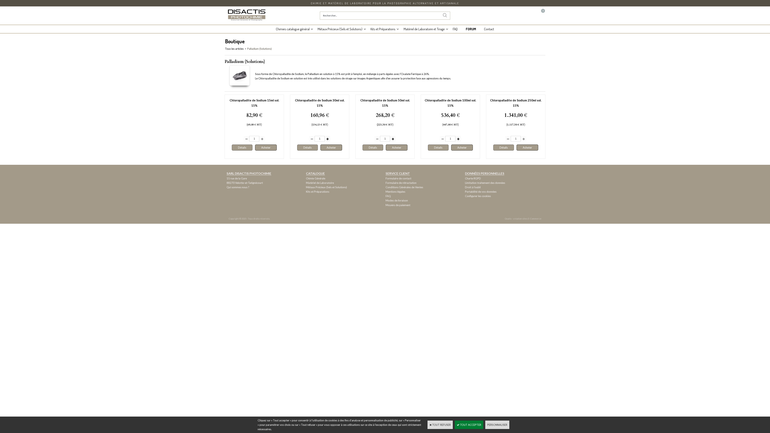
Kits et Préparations (383, 29)
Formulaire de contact (398, 178)
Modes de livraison (397, 200)
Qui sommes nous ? (238, 187)
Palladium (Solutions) (259, 48)
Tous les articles (234, 48)
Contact (489, 29)
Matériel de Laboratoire (320, 182)
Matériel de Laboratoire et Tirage (424, 29)
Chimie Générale (315, 178)
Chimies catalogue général (293, 29)
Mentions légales (395, 191)
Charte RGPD (473, 178)
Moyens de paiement (398, 205)
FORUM (471, 29)
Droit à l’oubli (473, 187)
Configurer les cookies (478, 196)
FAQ (455, 29)
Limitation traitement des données (485, 182)
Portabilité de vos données (480, 191)
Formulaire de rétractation (401, 182)
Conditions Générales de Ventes (404, 187)
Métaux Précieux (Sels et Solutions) (340, 29)
